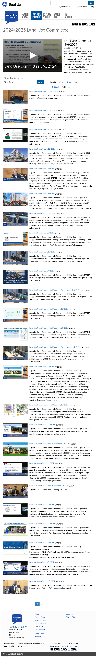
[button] (33, 55)
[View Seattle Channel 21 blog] (72, 649)
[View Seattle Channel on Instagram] (59, 649)
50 (77, 82)
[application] (32, 55)
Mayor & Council (36, 16)
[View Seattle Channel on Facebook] (52, 649)
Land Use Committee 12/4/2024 (42, 424)
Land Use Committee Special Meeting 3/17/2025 (48, 405)
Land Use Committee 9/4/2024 (41, 463)
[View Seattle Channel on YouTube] (69, 649)
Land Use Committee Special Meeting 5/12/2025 (48, 309)
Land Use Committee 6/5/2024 (41, 562)
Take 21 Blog (71, 617)
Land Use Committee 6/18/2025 (42, 252)
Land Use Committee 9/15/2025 (42, 149)
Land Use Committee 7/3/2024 (41, 542)
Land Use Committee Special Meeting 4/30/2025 (48, 328)
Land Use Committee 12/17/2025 (42, 91)
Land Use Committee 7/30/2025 (42, 213)
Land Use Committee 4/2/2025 (41, 366)
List (57, 87)
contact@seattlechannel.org (66, 646)
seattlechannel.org (86, 6)
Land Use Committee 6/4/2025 (41, 271)
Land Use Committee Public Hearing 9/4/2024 (47, 485)
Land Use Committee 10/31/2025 (42, 129)
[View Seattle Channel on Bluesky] (65, 649)
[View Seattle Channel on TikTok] (62, 649)
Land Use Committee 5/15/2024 (42, 581)
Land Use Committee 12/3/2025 (42, 110)
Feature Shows (25, 16)
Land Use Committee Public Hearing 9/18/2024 (48, 443)
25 (70, 82)
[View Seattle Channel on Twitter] (55, 649)
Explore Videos (47, 16)
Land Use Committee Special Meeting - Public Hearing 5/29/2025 (55, 290)
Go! (90, 3)
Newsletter (39, 633)
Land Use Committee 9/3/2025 (41, 168)
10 (62, 82)
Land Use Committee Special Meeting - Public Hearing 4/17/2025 (55, 347)
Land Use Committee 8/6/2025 (41, 193)
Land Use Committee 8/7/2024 (41, 504)
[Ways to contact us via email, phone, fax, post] (75, 649)
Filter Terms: (9, 82)
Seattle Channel (18, 626)
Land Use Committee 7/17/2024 (42, 523)
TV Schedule (69, 16)
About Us (69, 614)
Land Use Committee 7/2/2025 (41, 233)
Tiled (68, 87)
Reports (38, 637)
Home (37, 614)
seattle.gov (65, 6)
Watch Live (57, 16)
